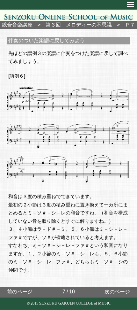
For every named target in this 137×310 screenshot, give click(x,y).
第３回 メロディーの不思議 (79, 24)
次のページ (117, 291)
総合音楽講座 (17, 24)
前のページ (19, 291)
